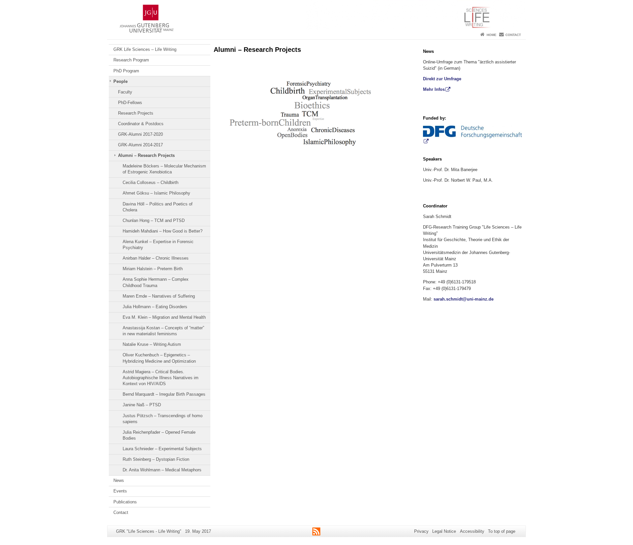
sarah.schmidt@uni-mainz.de (464, 299)
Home (492, 35)
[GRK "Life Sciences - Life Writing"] (316, 15)
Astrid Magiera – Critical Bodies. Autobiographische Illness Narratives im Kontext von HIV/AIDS (160, 377)
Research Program (131, 59)
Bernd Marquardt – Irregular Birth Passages (164, 394)
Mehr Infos (434, 89)
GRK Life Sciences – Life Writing (144, 49)
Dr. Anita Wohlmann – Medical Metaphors (162, 469)
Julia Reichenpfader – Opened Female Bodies (159, 435)
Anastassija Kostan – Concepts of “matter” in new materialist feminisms (163, 330)
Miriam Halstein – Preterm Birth (153, 268)
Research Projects (135, 113)
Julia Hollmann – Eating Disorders (155, 306)
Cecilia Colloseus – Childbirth (150, 182)
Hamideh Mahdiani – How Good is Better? (162, 231)
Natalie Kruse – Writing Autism (152, 344)
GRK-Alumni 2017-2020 (140, 134)
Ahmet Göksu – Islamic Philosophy (156, 193)
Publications (125, 501)
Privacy (421, 531)
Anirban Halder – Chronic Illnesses (156, 258)
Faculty (125, 92)
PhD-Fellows (130, 102)
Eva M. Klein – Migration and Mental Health (164, 317)
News (118, 480)
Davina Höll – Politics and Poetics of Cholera (158, 206)
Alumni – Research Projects (146, 155)
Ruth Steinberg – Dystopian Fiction (156, 459)
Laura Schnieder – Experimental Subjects (162, 448)
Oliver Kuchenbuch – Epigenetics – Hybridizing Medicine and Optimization (159, 357)
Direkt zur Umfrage (442, 78)
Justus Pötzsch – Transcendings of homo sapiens (162, 418)
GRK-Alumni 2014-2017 (140, 144)
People (120, 81)
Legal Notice (444, 531)
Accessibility (472, 531)
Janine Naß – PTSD (142, 404)
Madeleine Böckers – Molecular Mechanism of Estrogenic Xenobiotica (164, 169)
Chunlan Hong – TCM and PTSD (154, 220)
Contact (513, 35)
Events (120, 491)
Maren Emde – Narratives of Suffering (159, 296)
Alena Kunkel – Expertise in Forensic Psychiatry (158, 244)
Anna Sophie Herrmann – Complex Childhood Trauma (156, 282)
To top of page (501, 531)
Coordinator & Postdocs (141, 123)
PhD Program (126, 70)
